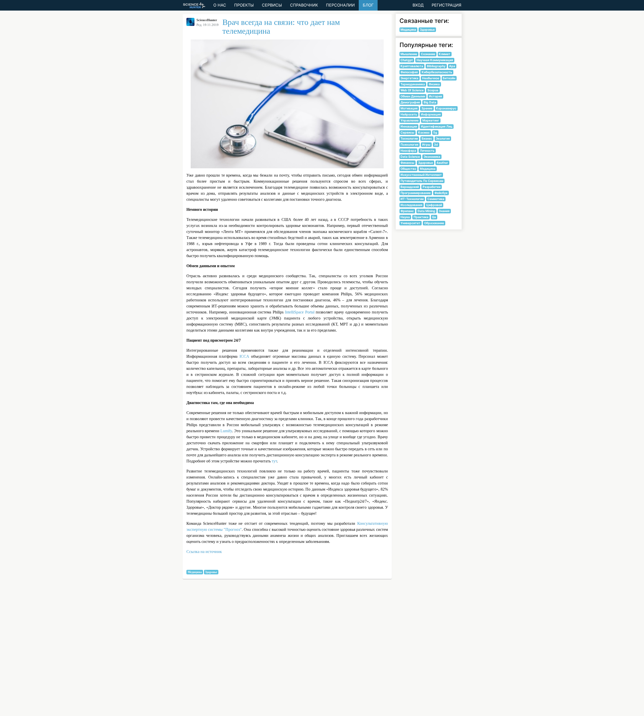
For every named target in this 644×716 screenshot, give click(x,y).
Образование (434, 223)
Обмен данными (412, 96)
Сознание (428, 54)
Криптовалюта (411, 66)
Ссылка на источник (204, 551)
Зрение (426, 108)
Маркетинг (430, 120)
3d (436, 144)
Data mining (426, 211)
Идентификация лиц (436, 126)
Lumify (226, 431)
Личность (427, 150)
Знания (444, 211)
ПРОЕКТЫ (244, 5)
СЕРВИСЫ (272, 5)
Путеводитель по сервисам (421, 181)
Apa (452, 66)
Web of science (412, 90)
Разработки (431, 187)
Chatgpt (406, 60)
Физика (434, 84)
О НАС (219, 5)
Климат (444, 54)
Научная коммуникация (435, 60)
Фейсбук (441, 193)
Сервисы (407, 132)
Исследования (411, 205)
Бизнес (427, 138)
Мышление (408, 54)
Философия (409, 72)
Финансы (407, 163)
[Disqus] (322, 651)
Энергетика (409, 78)
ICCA (244, 356)
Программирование (415, 193)
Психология (409, 144)
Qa (434, 217)
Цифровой (434, 205)
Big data (430, 102)
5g (435, 132)
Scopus (432, 90)
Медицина (195, 572)
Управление (409, 120)
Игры (426, 144)
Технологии (409, 138)
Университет (410, 223)
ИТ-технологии (412, 199)
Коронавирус (446, 108)
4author (442, 163)
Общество (408, 169)
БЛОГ (368, 5)
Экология (443, 138)
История (435, 96)
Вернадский (409, 187)
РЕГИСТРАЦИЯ (446, 5)
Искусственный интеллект (421, 175)
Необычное (430, 78)
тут (274, 461)
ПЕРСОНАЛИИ (340, 5)
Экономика (432, 156)
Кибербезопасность (437, 72)
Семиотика (435, 199)
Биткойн (449, 78)
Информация (431, 114)
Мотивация (409, 108)
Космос (424, 132)
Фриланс (407, 211)
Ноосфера (408, 150)
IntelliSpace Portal (299, 312)
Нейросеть (408, 114)
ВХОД (418, 5)
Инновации (408, 126)
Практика (421, 217)
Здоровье (211, 572)
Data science (410, 156)
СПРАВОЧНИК (304, 5)
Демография (410, 102)
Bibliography (436, 66)
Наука (405, 217)
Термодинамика (412, 84)
